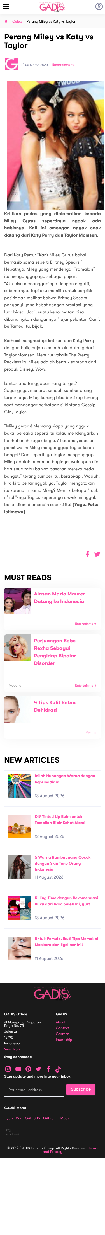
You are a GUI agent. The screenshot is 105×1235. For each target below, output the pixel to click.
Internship (64, 1040)
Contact (62, 1028)
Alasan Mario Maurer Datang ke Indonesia (59, 598)
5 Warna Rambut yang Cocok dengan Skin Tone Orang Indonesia (63, 863)
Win (19, 1118)
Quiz (9, 1118)
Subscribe (81, 1089)
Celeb (17, 21)
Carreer (62, 1034)
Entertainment (63, 65)
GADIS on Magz (56, 1118)
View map (12, 1049)
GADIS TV (32, 1118)
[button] (97, 554)
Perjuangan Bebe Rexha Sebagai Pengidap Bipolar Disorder (55, 652)
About (61, 1022)
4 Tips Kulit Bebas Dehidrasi (55, 706)
